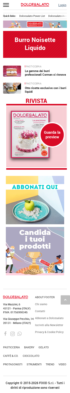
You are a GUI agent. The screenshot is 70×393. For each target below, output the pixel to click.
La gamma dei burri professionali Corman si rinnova (45, 73)
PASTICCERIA (33, 67)
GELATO (43, 347)
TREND (50, 364)
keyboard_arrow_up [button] (65, 299)
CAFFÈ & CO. (10, 356)
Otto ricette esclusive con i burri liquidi (45, 90)
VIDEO (62, 364)
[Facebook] (6, 333)
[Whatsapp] (19, 333)
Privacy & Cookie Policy (49, 332)
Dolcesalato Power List (32, 16)
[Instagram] (13, 333)
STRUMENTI (34, 364)
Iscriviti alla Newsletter (49, 325)
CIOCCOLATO (31, 356)
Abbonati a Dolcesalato (49, 318)
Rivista (36, 101)
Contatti (40, 311)
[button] (6, 5)
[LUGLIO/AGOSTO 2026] (36, 134)
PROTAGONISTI (12, 364)
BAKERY (29, 347)
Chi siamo (41, 304)
